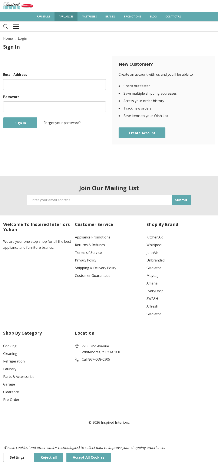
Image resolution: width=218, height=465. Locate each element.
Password (11, 96)
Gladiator (153, 268)
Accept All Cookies (88, 457)
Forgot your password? (62, 122)
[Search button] (6, 26)
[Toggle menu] (16, 26)
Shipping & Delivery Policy (95, 268)
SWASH (152, 298)
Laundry (9, 369)
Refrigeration (14, 361)
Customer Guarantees (92, 275)
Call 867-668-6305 (96, 359)
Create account (142, 133)
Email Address (15, 74)
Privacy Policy (85, 260)
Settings (17, 457)
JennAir (152, 252)
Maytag (152, 275)
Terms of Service (88, 252)
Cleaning (10, 353)
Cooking (10, 346)
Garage (9, 384)
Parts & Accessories (18, 376)
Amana (152, 283)
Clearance (11, 392)
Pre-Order (11, 399)
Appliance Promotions (92, 237)
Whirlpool (154, 245)
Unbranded (155, 260)
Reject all (49, 457)
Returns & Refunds (90, 245)
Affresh (152, 306)
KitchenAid (154, 237)
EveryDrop (155, 291)
